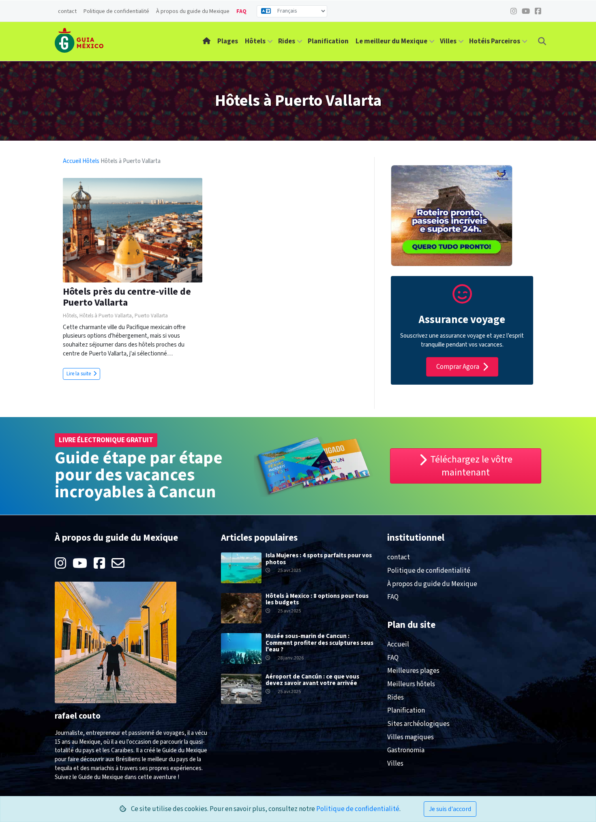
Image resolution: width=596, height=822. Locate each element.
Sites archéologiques (418, 724)
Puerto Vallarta (151, 315)
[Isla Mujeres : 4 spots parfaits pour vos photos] (241, 567)
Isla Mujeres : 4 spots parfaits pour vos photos (319, 559)
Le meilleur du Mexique (391, 41)
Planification (328, 41)
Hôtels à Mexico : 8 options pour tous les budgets (317, 599)
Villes (448, 41)
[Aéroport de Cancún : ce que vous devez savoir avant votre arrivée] (241, 688)
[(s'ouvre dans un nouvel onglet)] (462, 299)
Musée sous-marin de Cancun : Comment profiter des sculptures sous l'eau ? (319, 643)
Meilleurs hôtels (411, 684)
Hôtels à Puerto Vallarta (105, 315)
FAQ (241, 11)
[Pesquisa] (542, 41)
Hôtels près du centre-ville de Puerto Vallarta (127, 297)
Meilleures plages (413, 671)
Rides (286, 41)
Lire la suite (79, 373)
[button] (270, 41)
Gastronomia (405, 750)
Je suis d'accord (450, 809)
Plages (227, 41)
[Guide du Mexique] (79, 40)
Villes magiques (410, 737)
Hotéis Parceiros (494, 41)
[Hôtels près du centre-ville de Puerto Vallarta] (132, 230)
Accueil (72, 161)
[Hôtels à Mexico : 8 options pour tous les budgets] (241, 608)
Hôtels (255, 41)
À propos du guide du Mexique (192, 11)
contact (67, 11)
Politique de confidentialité (116, 11)
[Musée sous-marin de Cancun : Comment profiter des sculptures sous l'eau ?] (241, 648)
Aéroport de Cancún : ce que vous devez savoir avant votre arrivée (312, 680)
